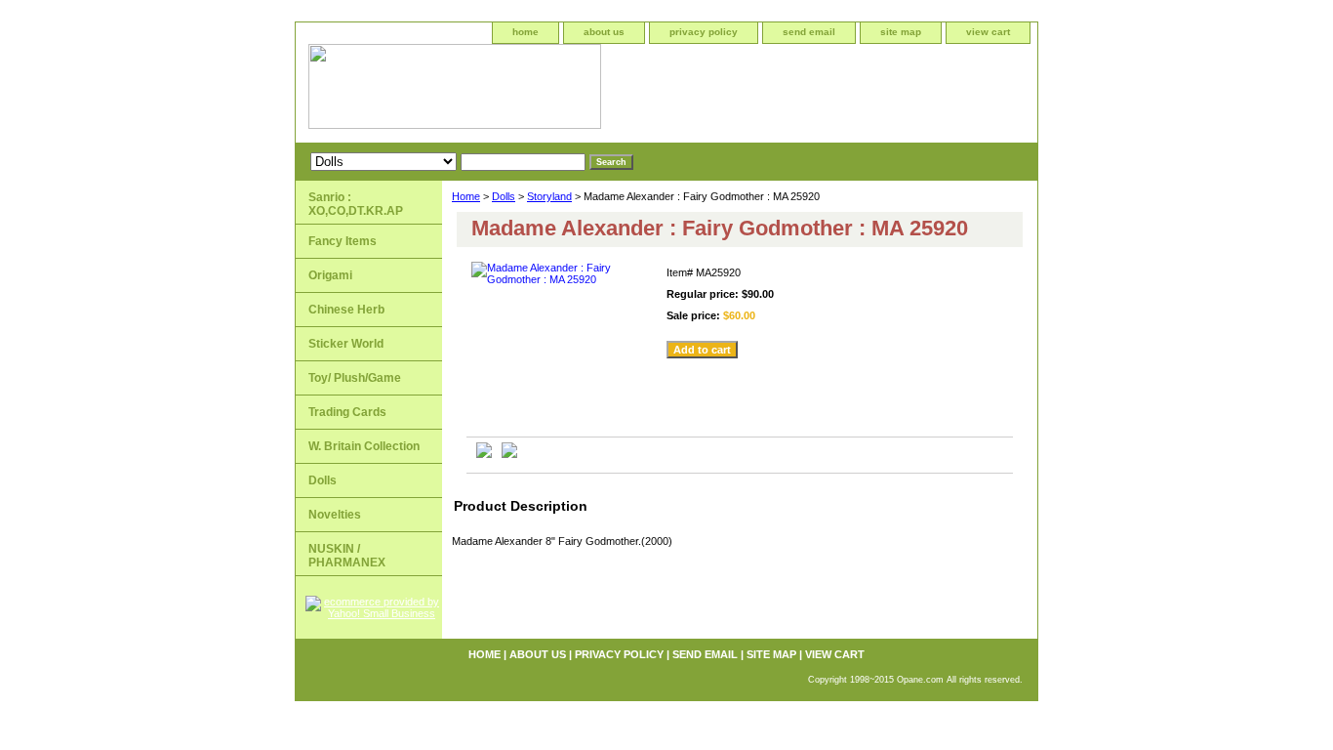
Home (466, 196)
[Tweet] (484, 454)
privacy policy (703, 31)
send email (809, 31)
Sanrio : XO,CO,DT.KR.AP (355, 204)
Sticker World (346, 344)
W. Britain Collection (364, 446)
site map (900, 31)
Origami (330, 275)
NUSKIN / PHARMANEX (346, 555)
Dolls (503, 196)
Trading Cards (347, 412)
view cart (988, 31)
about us (604, 31)
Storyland (549, 196)
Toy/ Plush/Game (354, 378)
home (525, 31)
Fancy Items (342, 241)
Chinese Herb (346, 309)
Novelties (334, 514)
